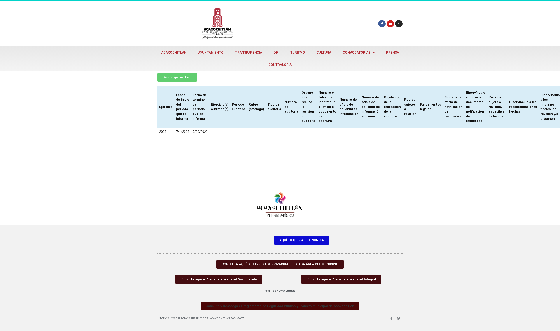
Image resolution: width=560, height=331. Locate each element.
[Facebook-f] (382, 24)
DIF (276, 53)
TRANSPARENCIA (248, 53)
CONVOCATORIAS (356, 53)
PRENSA (392, 53)
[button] (280, 306)
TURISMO (297, 53)
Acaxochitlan (174, 53)
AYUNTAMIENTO (211, 53)
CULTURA (324, 53)
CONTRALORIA (280, 65)
